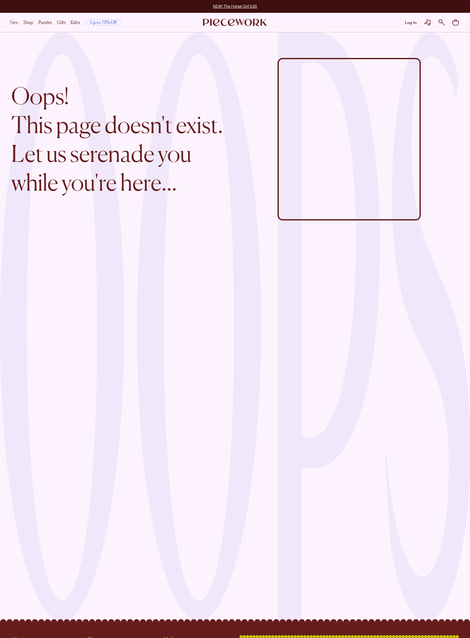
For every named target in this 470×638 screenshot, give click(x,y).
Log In (411, 22)
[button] (441, 22)
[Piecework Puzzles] (235, 22)
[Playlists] (427, 22)
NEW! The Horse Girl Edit (235, 6)
